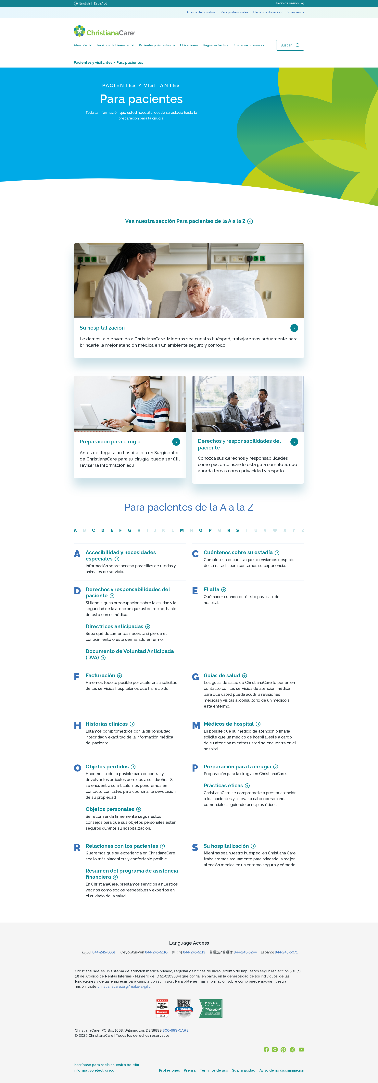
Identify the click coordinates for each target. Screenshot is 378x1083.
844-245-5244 (245, 952)
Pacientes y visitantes (155, 45)
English (84, 3)
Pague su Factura (216, 45)
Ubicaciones (189, 45)
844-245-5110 (156, 952)
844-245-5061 (103, 952)
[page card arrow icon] (294, 328)
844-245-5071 (286, 952)
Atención (80, 45)
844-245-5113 (194, 952)
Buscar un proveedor (248, 45)
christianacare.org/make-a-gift (123, 986)
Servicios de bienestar (113, 45)
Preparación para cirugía (110, 442)
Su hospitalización (102, 328)
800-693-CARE (175, 1030)
